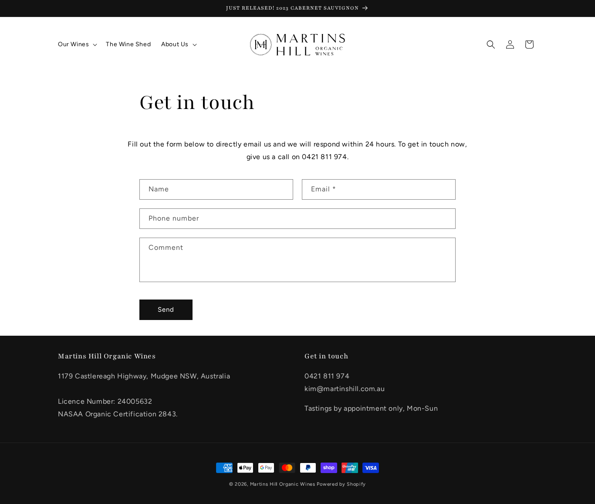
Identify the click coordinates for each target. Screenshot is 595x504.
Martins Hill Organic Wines (282, 484)
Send (166, 309)
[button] (77, 44)
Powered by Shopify (341, 484)
